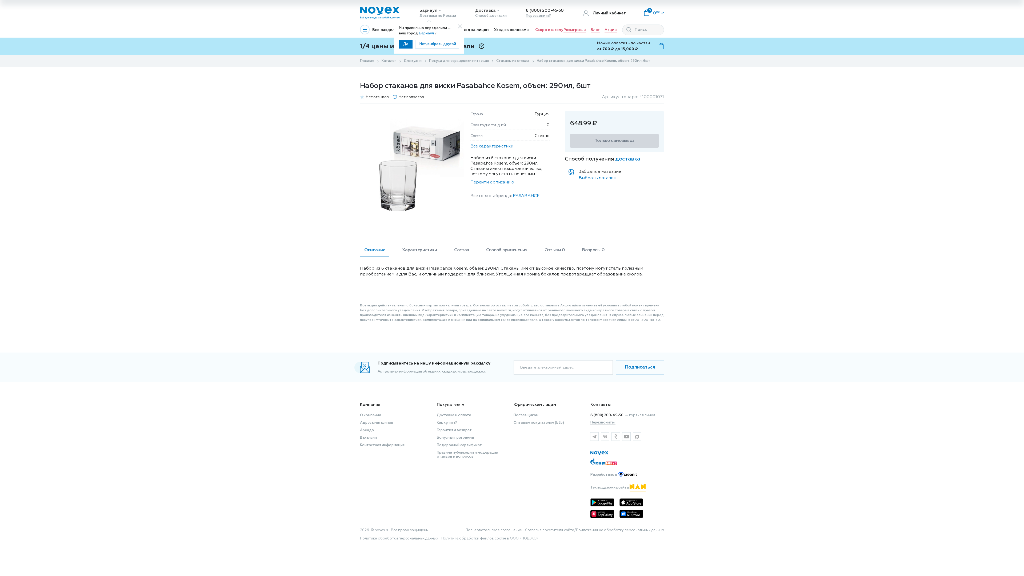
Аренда (367, 430)
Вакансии (368, 437)
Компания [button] (370, 405)
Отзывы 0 (555, 250)
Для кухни (413, 61)
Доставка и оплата (454, 415)
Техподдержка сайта (610, 487)
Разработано (604, 475)
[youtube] (626, 437)
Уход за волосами (511, 30)
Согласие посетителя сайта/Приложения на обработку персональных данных (594, 530)
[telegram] (594, 437)
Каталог (389, 61)
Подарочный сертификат (459, 445)
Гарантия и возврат (454, 430)
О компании (370, 415)
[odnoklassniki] (616, 437)
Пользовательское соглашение (494, 530)
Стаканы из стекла (512, 61)
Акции (611, 30)
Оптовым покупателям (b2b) (539, 423)
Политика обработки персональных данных (399, 538)
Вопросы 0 (593, 250)
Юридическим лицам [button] (535, 405)
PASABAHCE (526, 196)
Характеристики (419, 250)
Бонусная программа (455, 437)
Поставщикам (526, 415)
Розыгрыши (574, 30)
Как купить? (447, 423)
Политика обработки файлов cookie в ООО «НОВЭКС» (489, 538)
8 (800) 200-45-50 (545, 11)
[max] (637, 437)
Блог (595, 30)
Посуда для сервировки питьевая (459, 61)
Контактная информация (382, 445)
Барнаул (428, 11)
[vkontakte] (605, 437)
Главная (367, 61)
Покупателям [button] (450, 405)
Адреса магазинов (376, 423)
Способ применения (506, 250)
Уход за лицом (475, 30)
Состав (461, 250)
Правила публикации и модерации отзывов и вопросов (467, 454)
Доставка (485, 11)
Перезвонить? (538, 16)
